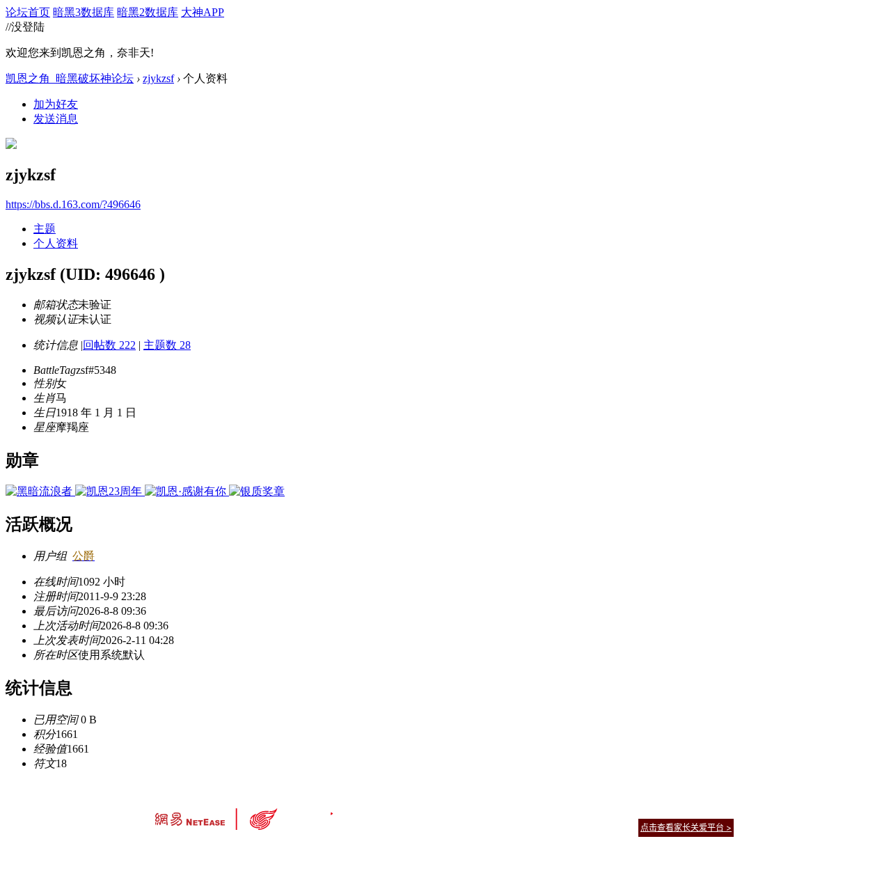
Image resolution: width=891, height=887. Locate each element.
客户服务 (424, 810)
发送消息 (55, 119)
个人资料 (55, 243)
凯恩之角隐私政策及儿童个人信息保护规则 (530, 810)
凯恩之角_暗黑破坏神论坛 (70, 78)
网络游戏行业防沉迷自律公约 (544, 827)
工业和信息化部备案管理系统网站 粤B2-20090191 (348, 852)
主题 (44, 229)
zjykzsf (158, 78)
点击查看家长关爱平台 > (686, 827)
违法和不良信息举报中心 (201, 852)
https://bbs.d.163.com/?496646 (73, 204)
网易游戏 (633, 810)
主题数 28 (167, 345)
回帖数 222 (109, 345)
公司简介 (383, 810)
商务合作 (675, 810)
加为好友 (55, 104)
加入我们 (717, 810)
